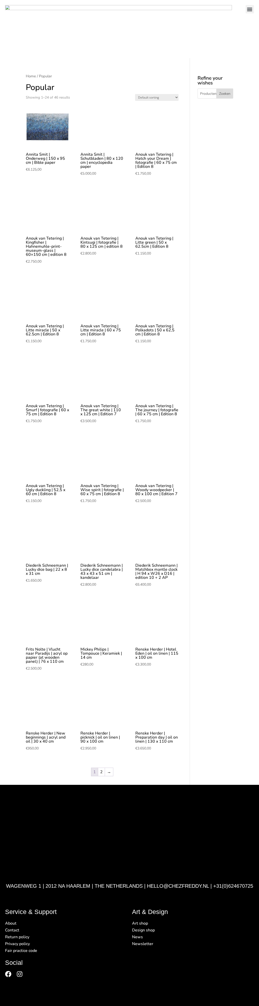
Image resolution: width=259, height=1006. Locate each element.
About (10, 923)
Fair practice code (21, 950)
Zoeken (224, 93)
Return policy (17, 937)
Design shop (143, 930)
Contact (12, 930)
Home (31, 76)
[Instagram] (19, 974)
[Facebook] (8, 974)
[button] (250, 9)
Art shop (140, 923)
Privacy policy (17, 944)
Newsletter (142, 944)
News (137, 937)
